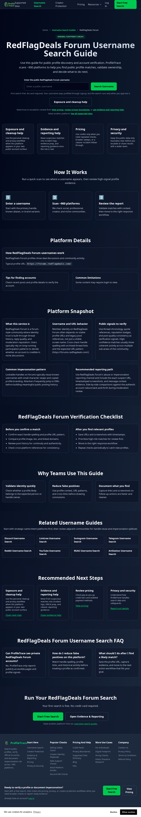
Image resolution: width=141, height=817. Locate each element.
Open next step (14, 615)
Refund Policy (124, 759)
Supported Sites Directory (80, 756)
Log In (107, 4)
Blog (75, 762)
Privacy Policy (124, 751)
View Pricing (129, 790)
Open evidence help (51, 615)
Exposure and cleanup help (70, 102)
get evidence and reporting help (108, 109)
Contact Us (123, 747)
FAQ (74, 766)
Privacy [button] (37, 812)
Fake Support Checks (56, 762)
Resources (93, 4)
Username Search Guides (64, 30)
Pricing (81, 4)
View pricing (57, 109)
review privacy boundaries (77, 109)
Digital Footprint (102, 751)
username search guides (85, 723)
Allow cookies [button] (128, 812)
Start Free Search (122, 4)
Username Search (39, 4)
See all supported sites (81, 113)
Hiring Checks (101, 755)
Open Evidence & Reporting (87, 716)
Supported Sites (20, 4)
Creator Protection (61, 4)
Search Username (103, 86)
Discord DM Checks (59, 774)
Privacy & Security (35, 766)
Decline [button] (113, 812)
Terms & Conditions (127, 755)
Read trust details (120, 608)
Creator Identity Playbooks (57, 755)
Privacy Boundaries (81, 751)
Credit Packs (78, 747)
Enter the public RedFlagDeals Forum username (47, 80)
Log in (31, 798)
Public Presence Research (102, 760)
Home (45, 30)
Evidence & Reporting (32, 756)
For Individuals (102, 747)
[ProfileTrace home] (9, 4)
